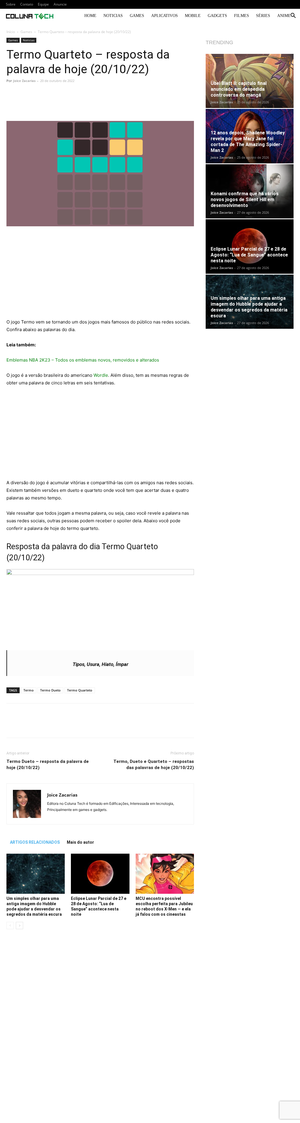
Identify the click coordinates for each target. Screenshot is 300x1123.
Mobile (193, 15)
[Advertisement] (100, 275)
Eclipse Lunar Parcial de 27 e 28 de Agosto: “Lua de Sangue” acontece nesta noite (249, 254)
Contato (26, 4)
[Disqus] (100, 1016)
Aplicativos (164, 15)
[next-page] (19, 925)
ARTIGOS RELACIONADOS (35, 842)
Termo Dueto (50, 690)
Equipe (43, 4)
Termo (28, 690)
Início (10, 31)
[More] (150, 104)
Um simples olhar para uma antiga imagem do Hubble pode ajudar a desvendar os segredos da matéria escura (249, 307)
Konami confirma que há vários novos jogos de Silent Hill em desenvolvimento (245, 199)
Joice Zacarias (24, 80)
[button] (293, 16)
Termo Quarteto (79, 690)
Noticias (113, 15)
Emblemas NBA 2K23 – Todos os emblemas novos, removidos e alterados (82, 360)
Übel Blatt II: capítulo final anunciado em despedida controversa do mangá (239, 89)
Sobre (11, 4)
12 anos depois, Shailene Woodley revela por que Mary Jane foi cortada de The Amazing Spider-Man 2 (248, 141)
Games (137, 15)
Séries (263, 15)
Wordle (100, 375)
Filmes (241, 15)
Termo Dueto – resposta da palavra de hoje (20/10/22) (47, 764)
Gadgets (217, 15)
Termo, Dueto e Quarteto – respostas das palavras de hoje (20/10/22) (153, 764)
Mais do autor (80, 842)
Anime (284, 15)
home (90, 15)
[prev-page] (10, 925)
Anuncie (60, 4)
